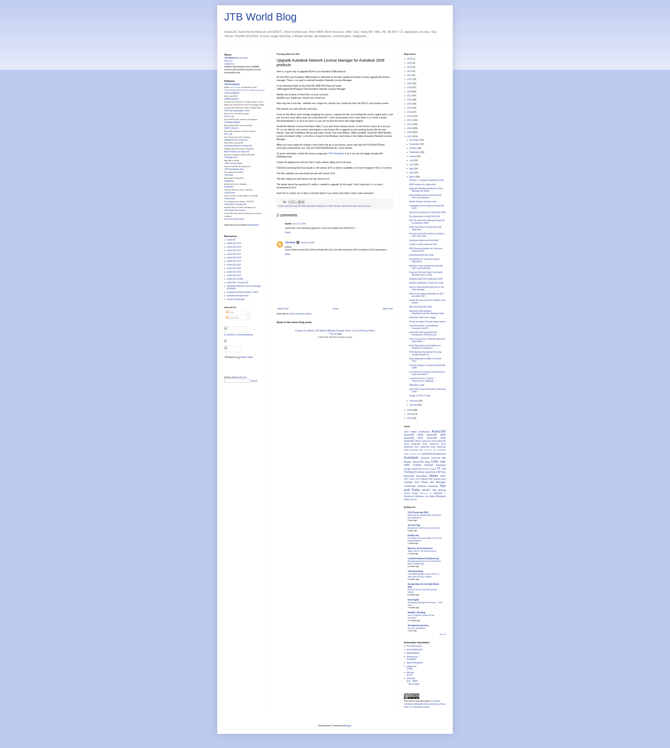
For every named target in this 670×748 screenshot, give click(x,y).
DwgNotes (229, 181)
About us (228, 61)
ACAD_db (229, 116)
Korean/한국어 (410, 673)
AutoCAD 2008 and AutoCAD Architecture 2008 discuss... (423, 333)
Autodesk (411, 457)
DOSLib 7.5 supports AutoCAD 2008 (426, 180)
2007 (409, 136)
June (412, 164)
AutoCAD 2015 (234, 247)
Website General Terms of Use (342, 330)
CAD (434, 461)
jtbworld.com (240, 377)
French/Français (414, 646)
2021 (409, 79)
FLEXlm (329, 206)
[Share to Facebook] (300, 202)
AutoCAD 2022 (234, 272)
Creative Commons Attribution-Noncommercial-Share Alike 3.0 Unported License (425, 704)
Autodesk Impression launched (423, 240)
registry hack (440, 479)
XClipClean (229, 192)
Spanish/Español (415, 662)
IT (438, 468)
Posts (231, 312)
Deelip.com (413, 535)
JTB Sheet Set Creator (234, 210)
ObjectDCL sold (416, 385)
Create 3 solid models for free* (423, 244)
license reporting (426, 472)
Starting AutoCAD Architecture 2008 (426, 279)
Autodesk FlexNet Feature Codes (242, 292)
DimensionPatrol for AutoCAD (238, 146)
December (415, 140)
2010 (409, 124)
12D (246, 90)
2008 (409, 132)
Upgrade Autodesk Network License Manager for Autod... (426, 189)
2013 (409, 112)
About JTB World (316, 330)
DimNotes (229, 187)
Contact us (229, 64)
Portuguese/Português (412, 658)
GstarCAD (416, 469)
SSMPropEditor (231, 99)
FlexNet (337, 206)
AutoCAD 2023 (234, 275)
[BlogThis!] (293, 202)
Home (335, 309)
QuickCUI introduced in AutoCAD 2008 (427, 212)
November (415, 144)
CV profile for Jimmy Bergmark (238, 335)
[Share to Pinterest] (303, 202)
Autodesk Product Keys (238, 295)
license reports (235, 87)
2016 (409, 99)
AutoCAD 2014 (234, 243)
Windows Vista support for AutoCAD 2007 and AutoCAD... (426, 267)
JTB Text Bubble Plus (234, 169)
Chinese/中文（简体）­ (413, 679)
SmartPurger (410, 486)
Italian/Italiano (413, 653)
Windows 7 (440, 493)
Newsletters (253, 225)
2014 (409, 108)
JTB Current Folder (233, 163)
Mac (444, 472)
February (414, 401)
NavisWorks (421, 476)
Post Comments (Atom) (300, 314)
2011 (409, 120)
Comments (233, 318)
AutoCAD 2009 (436, 434)
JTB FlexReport (336, 153)
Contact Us (300, 330)
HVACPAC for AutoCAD (235, 204)
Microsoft (409, 476)
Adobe (413, 432)
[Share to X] (296, 202)
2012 (409, 116)
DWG (407, 465)
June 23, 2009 (299, 224)
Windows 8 (409, 496)
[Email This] (290, 202)
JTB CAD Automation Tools (237, 110)
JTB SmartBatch (231, 93)
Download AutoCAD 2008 (421, 255)
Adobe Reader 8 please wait (422, 201)
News (434, 475)
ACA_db (228, 134)
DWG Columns (231, 128)
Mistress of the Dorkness (420, 548)
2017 (409, 95)
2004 (409, 418)
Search (254, 381)
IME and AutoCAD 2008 (420, 307)
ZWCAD (413, 499)
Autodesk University (430, 458)
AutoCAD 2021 (234, 268)
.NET (406, 432)
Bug (427, 461)
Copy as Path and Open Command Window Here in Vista (425, 273)
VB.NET (426, 490)
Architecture (424, 432)
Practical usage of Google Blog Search (427, 321)
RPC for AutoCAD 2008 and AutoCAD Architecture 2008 (427, 221)
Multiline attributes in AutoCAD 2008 (426, 283)
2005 (409, 414)
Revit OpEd (413, 600)
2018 (409, 91)
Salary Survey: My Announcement (422, 551)
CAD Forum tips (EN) (418, 512)
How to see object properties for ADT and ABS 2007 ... (426, 294)
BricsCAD (418, 461)
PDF (431, 479)
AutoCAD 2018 (234, 257)
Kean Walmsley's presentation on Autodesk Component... (425, 346)
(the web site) (236, 58)
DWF (443, 461)
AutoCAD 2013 (429, 441)
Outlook (424, 479)
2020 (409, 83)
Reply (288, 232)
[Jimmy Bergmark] (225, 341)
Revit (417, 482)
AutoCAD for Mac (235, 279)
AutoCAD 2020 (234, 265)
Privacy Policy (367, 330)
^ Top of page (335, 333)
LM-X (263, 90)
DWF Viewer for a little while (422, 184)
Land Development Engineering (423, 558)
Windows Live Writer (425, 496)
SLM (250, 90)
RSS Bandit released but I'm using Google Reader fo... (425, 353)
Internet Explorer (429, 469)
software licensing (349, 206)
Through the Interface (418, 625)
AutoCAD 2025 (415, 454)
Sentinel (255, 90)
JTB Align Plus (231, 157)
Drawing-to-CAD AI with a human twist (424, 528)
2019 (409, 87)
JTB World (290, 242)
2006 (409, 410)
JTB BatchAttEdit (232, 122)
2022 (409, 75)
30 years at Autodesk (417, 628)
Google (407, 469)
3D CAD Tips (414, 525)
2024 (409, 67)
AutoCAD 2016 (234, 250)
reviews (408, 482)
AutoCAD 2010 (413, 437)
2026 (409, 59)
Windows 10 (425, 493)
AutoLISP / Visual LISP (237, 282)
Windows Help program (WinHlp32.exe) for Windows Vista (426, 312)
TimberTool (229, 198)
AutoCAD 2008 (299, 206)
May (412, 168)
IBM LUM (240, 90)
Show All (443, 634)
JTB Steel (228, 175)
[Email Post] (284, 202)
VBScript (442, 490)
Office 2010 (415, 479)
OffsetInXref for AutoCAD (235, 140)
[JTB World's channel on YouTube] (233, 351)
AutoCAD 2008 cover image (422, 317)
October (414, 148)
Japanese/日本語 (411, 667)
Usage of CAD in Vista (419, 395)
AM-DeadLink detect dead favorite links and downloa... (425, 196)
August (413, 156)
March (413, 177)
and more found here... (235, 219)
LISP (438, 472)
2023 (409, 71)
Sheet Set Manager (236, 299)
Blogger (407, 462)
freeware (441, 465)
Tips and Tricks (364, 206)
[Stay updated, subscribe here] (225, 366)
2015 (409, 104)
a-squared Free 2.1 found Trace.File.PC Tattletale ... (422, 379)
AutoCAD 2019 (234, 261)
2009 (409, 128)
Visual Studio (411, 493)
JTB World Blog (260, 17)
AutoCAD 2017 (234, 254)
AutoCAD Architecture (316, 206)
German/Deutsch (415, 649)
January (414, 405)
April (412, 172)
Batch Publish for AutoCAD (237, 151)
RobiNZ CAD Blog (416, 612)
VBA (434, 490)
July (412, 160)
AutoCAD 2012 (412, 440)
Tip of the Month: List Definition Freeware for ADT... (423, 326)
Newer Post (282, 309)
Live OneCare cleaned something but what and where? (427, 373)
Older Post (388, 309)
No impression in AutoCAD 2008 (424, 216)
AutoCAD (288, 206)
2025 (409, 63)
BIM (444, 458)
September (415, 152)
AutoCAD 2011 (436, 437)
